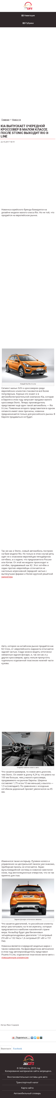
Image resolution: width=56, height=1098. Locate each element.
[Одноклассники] (38, 1037)
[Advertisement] (21, 73)
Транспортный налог (27, 1082)
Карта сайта (27, 1087)
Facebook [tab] (17, 1048)
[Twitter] (35, 1037)
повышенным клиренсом (14, 957)
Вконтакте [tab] (6, 1048)
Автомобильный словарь (27, 1093)
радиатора (6, 576)
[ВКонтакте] (32, 1037)
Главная (5, 119)
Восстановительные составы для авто (27, 1076)
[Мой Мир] (41, 1037)
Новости (16, 119)
